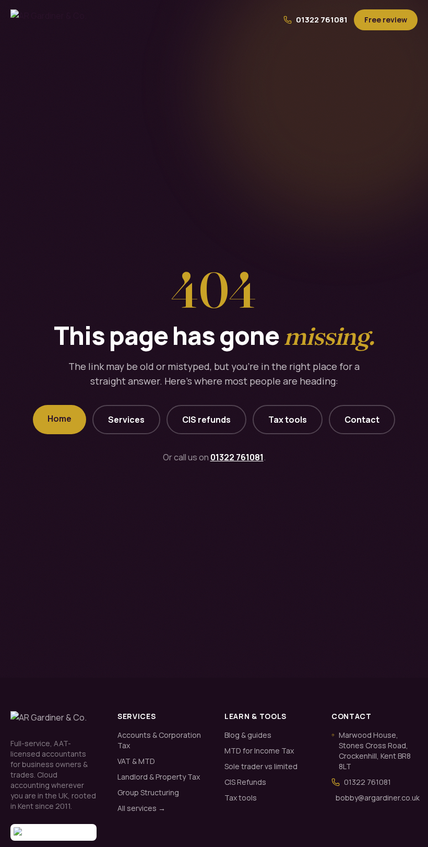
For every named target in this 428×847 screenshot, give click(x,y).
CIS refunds (206, 419)
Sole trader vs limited (261, 766)
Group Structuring (148, 792)
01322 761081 (322, 19)
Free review (385, 20)
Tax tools (287, 419)
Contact (361, 419)
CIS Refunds (245, 782)
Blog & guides (247, 735)
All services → (141, 808)
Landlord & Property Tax (158, 777)
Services (126, 419)
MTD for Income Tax (259, 751)
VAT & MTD (136, 761)
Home (59, 418)
